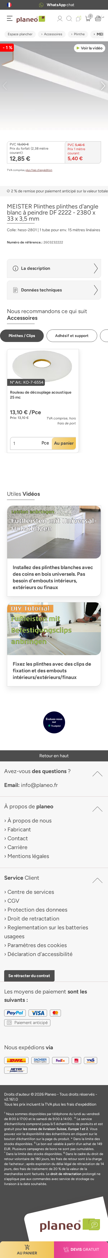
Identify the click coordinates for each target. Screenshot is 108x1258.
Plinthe (79, 34)
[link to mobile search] (69, 18)
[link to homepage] (31, 19)
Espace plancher (20, 34)
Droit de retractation (33, 918)
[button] (9, 4)
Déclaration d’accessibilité (40, 954)
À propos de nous (29, 820)
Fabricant (19, 829)
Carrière (17, 847)
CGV (13, 900)
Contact (17, 838)
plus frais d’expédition (38, 170)
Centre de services (30, 892)
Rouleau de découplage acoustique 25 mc (40, 395)
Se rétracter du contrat (29, 975)
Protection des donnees (37, 909)
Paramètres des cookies (37, 945)
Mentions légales (28, 856)
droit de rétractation (65, 1174)
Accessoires (53, 34)
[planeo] (67, 1225)
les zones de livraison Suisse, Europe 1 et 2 (55, 1129)
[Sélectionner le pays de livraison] (9, 4)
